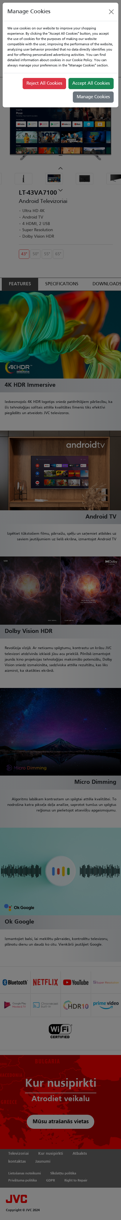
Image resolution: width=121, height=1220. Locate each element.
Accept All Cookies (91, 83)
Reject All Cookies (44, 83)
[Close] (111, 11)
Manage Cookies (93, 97)
